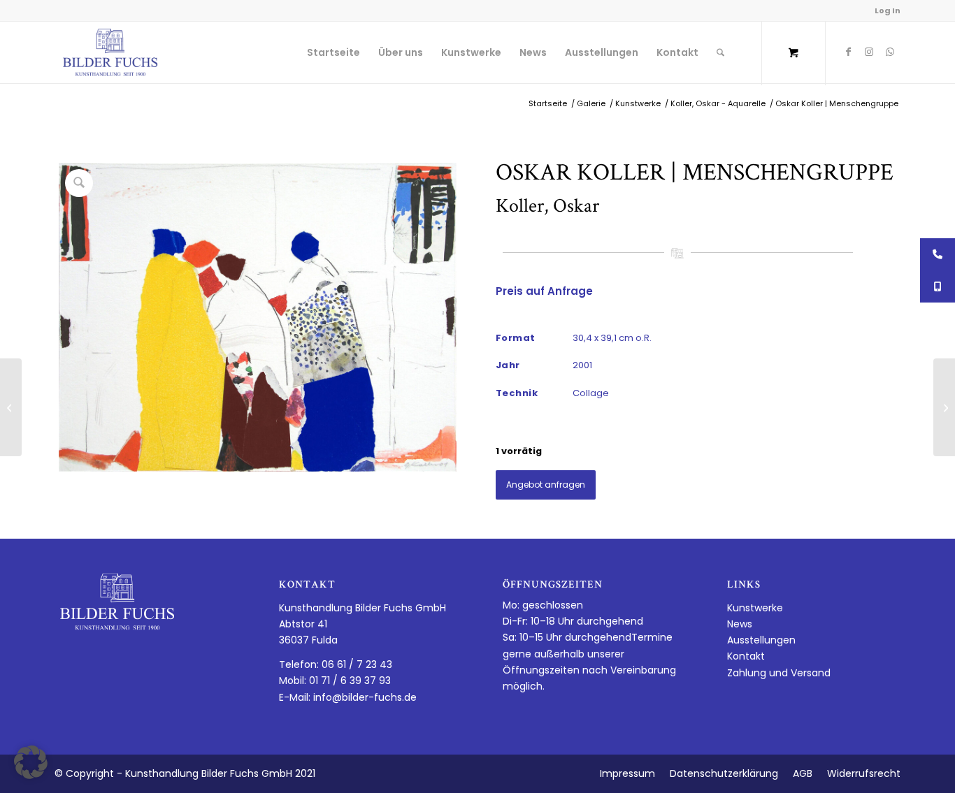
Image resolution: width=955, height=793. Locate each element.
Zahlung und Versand (779, 673)
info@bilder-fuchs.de (365, 697)
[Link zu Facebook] (848, 51)
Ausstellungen (761, 640)
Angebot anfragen (545, 484)
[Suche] (720, 52)
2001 (582, 365)
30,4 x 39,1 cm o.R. (612, 337)
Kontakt (746, 656)
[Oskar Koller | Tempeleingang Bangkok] (944, 407)
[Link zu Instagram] (869, 51)
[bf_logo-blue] (110, 52)
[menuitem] (333, 52)
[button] (31, 762)
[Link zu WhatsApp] (889, 51)
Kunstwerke (755, 608)
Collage (591, 393)
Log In (887, 10)
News (739, 624)
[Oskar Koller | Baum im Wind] (11, 407)
